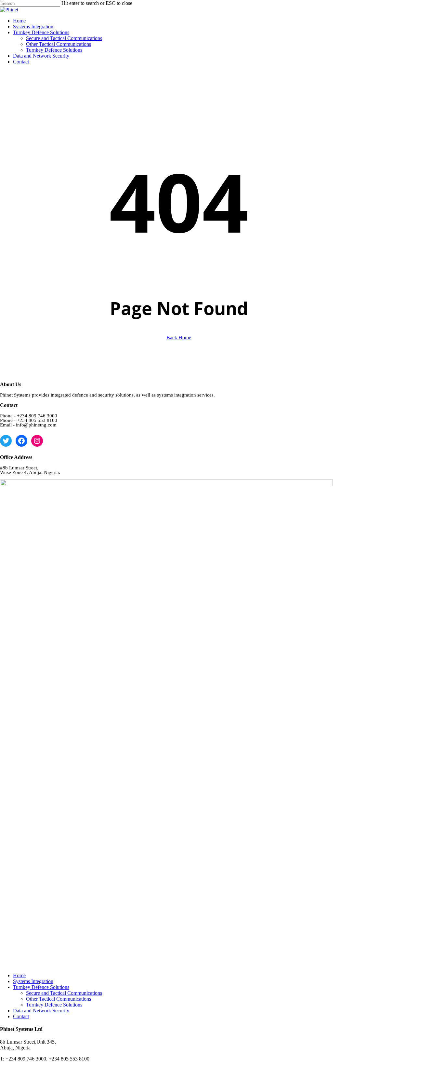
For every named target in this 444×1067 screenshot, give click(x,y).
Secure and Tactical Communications (64, 993)
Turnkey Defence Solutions (41, 987)
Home (19, 975)
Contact (21, 1016)
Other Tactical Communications (58, 999)
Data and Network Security (41, 1010)
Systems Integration (33, 981)
